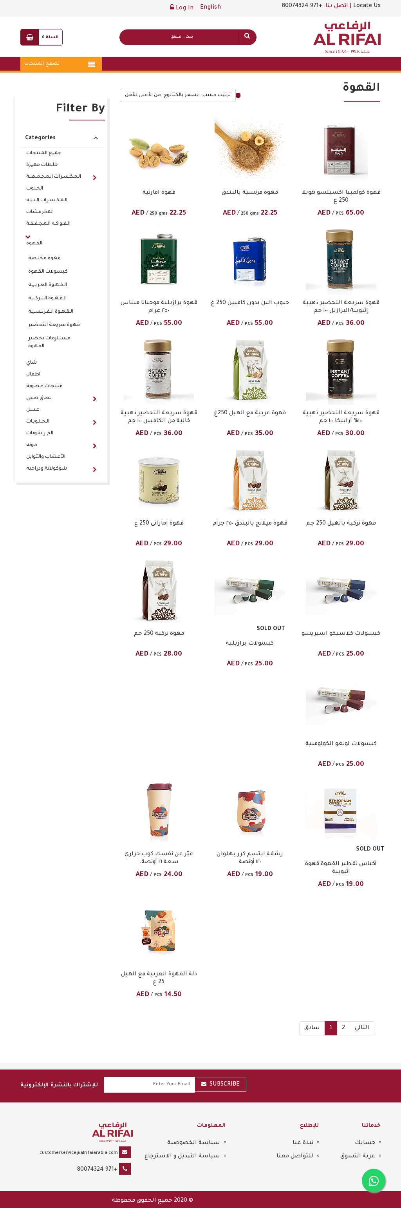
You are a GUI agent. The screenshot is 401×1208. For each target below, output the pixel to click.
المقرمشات (40, 212)
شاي (31, 363)
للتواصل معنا (294, 1156)
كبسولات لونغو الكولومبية (341, 744)
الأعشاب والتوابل (45, 457)
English (210, 8)
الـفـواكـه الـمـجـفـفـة (48, 224)
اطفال (33, 374)
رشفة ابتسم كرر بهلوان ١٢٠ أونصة (250, 858)
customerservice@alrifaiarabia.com (79, 1153)
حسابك (365, 1143)
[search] (247, 37)
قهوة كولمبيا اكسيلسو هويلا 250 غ (341, 197)
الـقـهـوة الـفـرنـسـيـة (50, 312)
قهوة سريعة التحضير (54, 325)
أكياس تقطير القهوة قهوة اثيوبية (341, 868)
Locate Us (367, 6)
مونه (31, 445)
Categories (40, 138)
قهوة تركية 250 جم (159, 634)
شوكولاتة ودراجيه (46, 469)
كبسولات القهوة (48, 272)
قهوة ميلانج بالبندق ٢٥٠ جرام (250, 524)
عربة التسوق (357, 1156)
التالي (362, 1028)
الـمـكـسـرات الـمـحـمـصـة (53, 177)
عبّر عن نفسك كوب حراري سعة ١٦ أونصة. (159, 858)
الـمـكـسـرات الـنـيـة (46, 200)
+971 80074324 (302, 6)
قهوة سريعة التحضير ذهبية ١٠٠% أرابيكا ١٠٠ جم (341, 417)
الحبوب (34, 188)
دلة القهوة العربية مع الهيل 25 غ (159, 978)
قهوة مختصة (44, 258)
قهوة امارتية (159, 193)
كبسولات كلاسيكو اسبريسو (341, 634)
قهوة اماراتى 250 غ (159, 524)
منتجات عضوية (44, 386)
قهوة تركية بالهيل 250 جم (341, 524)
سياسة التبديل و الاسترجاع (182, 1156)
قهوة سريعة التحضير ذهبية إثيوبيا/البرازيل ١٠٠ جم (341, 307)
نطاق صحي (39, 398)
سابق (312, 1028)
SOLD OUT (270, 629)
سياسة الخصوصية (193, 1143)
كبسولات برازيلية (250, 644)
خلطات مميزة (42, 165)
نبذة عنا (303, 1143)
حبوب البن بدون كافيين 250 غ (250, 303)
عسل (33, 410)
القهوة (34, 243)
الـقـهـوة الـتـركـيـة (47, 298)
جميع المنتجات (43, 153)
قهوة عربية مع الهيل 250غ (250, 413)
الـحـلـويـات (37, 422)
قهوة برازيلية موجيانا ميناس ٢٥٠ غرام (159, 307)
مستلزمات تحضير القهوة (49, 342)
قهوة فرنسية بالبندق (250, 193)
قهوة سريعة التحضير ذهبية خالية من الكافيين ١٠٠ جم (159, 417)
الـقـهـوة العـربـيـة (47, 285)
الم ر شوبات (39, 433)
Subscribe (225, 1085)
